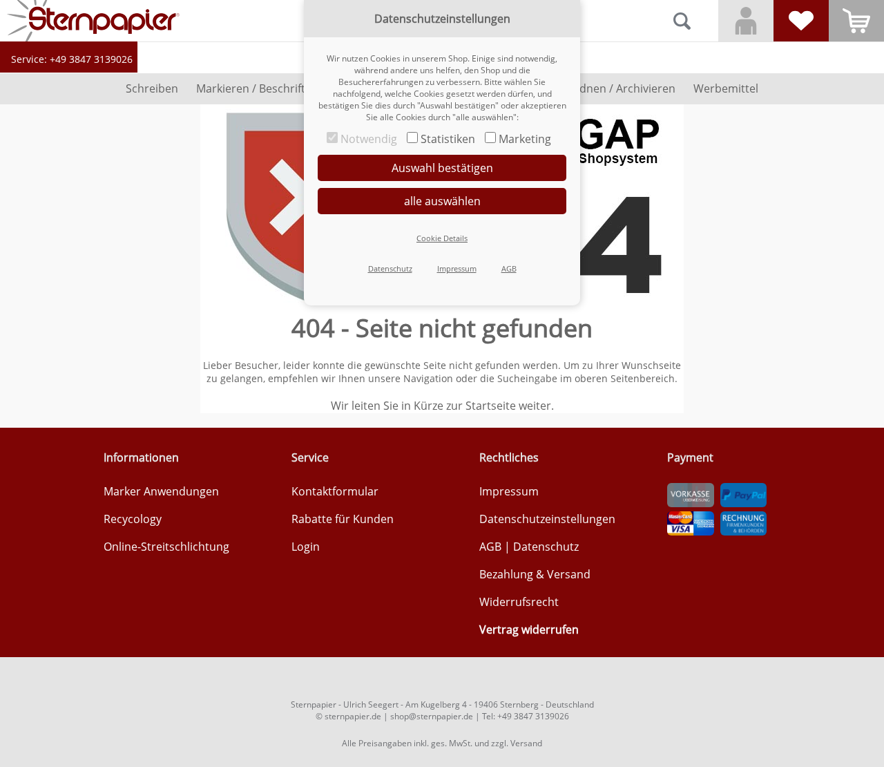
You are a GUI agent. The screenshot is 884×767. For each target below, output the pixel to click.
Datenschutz (546, 546)
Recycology (133, 519)
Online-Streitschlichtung (166, 546)
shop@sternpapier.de (431, 716)
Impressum (509, 491)
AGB (490, 546)
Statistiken (448, 138)
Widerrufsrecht (519, 601)
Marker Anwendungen (161, 491)
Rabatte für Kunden (342, 519)
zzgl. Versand (516, 743)
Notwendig (368, 138)
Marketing (525, 138)
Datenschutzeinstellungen (547, 519)
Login (305, 546)
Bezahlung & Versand (534, 574)
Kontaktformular (334, 491)
